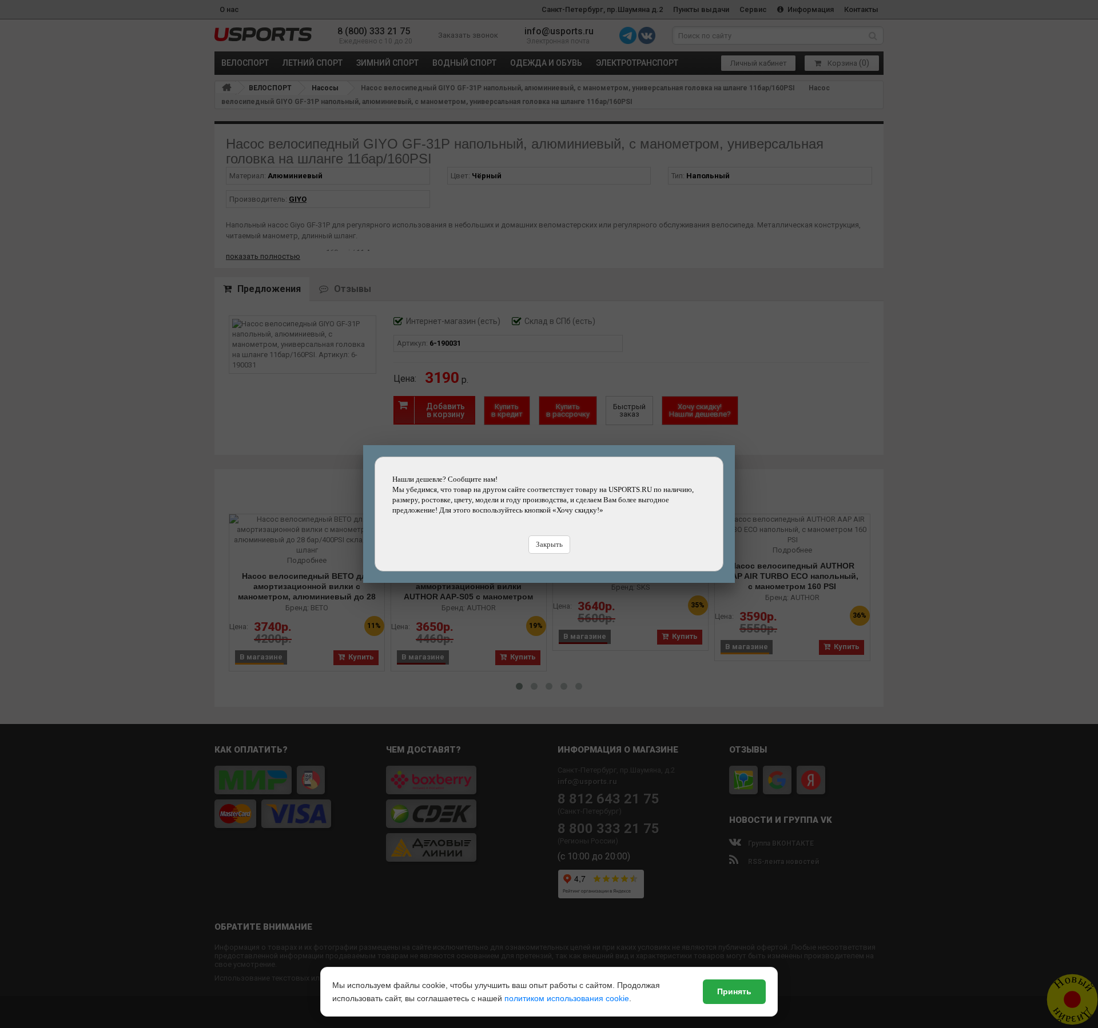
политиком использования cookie (566, 998)
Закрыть (549, 544)
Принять (734, 991)
